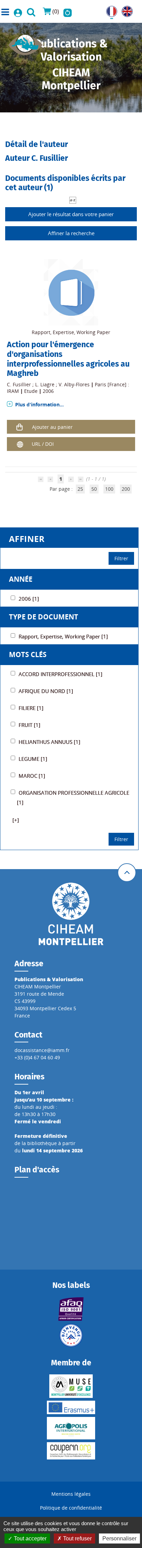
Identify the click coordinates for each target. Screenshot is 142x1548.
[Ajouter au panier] (19, 426)
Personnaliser (119, 1538)
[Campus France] (71, 1335)
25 (80, 489)
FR (109, 9)
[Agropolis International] (71, 1428)
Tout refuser (77, 1538)
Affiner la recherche (71, 233)
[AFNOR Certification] (71, 1309)
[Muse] (71, 1386)
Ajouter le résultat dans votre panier (71, 214)
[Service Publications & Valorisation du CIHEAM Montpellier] (25, 42)
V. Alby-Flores (74, 384)
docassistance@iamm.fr (42, 1050)
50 (94, 489)
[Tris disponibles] (72, 199)
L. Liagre (44, 384)
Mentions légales (71, 1494)
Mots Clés (28, 654)
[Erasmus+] (71, 1407)
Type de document (43, 616)
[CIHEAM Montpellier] (71, 913)
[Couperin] (71, 1450)
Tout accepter (29, 1538)
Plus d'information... (39, 404)
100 (109, 489)
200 (126, 489)
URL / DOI (43, 444)
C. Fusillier (19, 384)
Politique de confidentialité (71, 1507)
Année (20, 579)
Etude (31, 391)
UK (125, 9)
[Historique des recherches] (67, 11)
